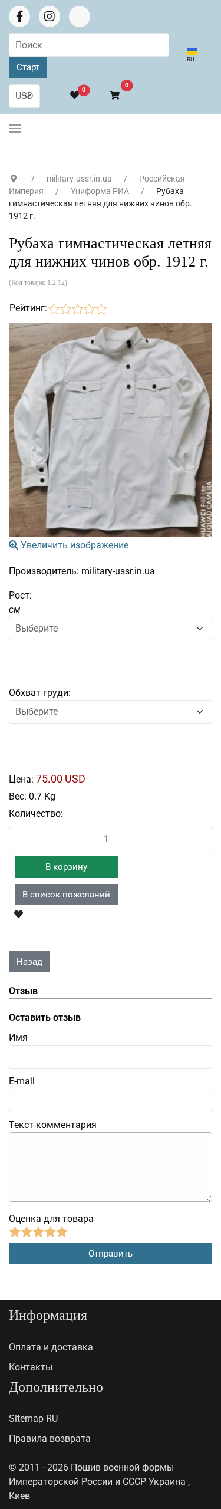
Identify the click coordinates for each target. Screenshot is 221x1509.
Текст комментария (53, 1124)
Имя (18, 1037)
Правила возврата (50, 1438)
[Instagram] (49, 16)
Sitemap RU (33, 1418)
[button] (109, 96)
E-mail (22, 1081)
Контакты (30, 1367)
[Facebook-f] (19, 16)
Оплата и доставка (51, 1347)
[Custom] (79, 16)
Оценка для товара (51, 1218)
